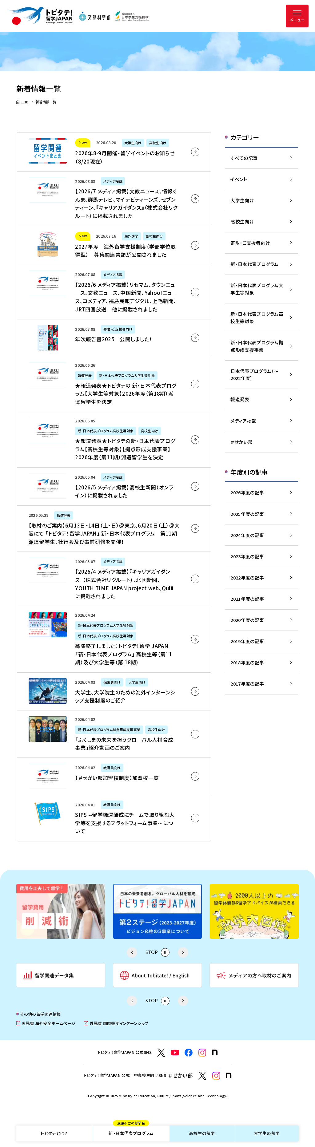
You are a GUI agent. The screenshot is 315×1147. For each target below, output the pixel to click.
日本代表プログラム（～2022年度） (254, 375)
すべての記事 (243, 158)
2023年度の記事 (247, 556)
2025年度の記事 (247, 514)
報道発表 (239, 399)
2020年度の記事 (247, 620)
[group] (60, 911)
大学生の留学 (267, 1133)
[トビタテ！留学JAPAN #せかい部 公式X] (202, 1076)
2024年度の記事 (247, 535)
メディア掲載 (243, 420)
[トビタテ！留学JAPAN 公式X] (161, 1053)
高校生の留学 (202, 1133)
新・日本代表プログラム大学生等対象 (256, 289)
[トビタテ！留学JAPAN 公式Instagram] (202, 1053)
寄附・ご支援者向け (250, 242)
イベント (238, 179)
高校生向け (242, 221)
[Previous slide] (132, 952)
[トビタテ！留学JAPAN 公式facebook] (189, 1053)
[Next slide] (183, 952)
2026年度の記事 (247, 492)
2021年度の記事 (247, 598)
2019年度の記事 (247, 641)
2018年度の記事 (247, 662)
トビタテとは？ (54, 1133)
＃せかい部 (241, 442)
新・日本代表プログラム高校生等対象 (256, 317)
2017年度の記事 (247, 683)
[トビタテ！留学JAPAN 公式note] (215, 1052)
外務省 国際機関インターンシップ (116, 1023)
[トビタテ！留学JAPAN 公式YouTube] (175, 1053)
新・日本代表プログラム (131, 1131)
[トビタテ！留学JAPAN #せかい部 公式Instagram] (216, 1076)
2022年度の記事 (247, 577)
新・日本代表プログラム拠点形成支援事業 (256, 346)
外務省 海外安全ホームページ (46, 1023)
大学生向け (242, 200)
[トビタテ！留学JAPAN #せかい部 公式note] (229, 1075)
